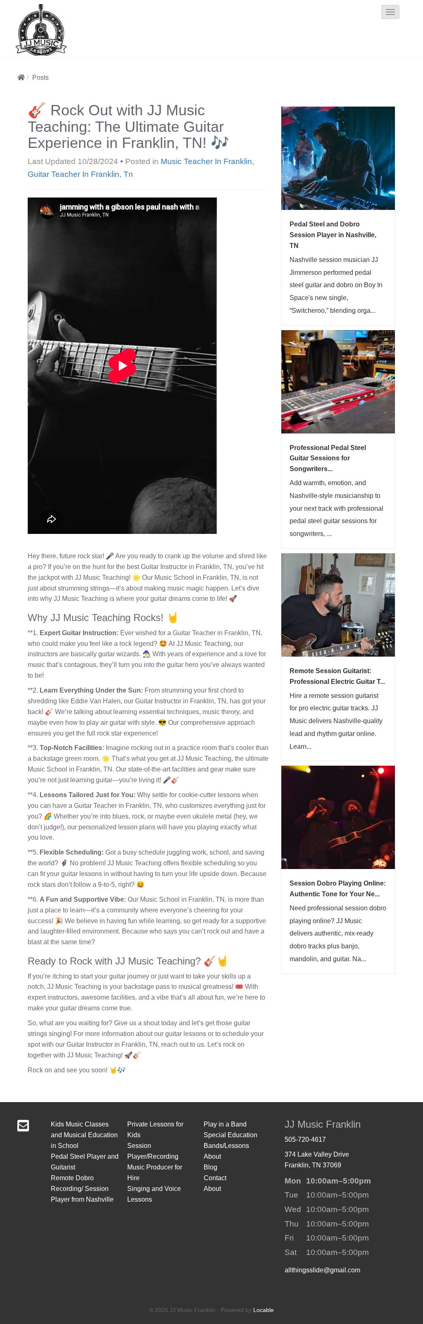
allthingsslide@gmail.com (322, 1270)
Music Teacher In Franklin (206, 161)
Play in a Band (225, 1124)
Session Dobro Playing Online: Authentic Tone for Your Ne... (338, 889)
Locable (263, 1310)
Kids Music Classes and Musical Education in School (84, 1135)
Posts (40, 77)
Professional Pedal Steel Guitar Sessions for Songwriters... (328, 458)
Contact (215, 1177)
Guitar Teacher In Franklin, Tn (80, 174)
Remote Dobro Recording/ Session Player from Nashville (82, 1188)
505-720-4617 (305, 1139)
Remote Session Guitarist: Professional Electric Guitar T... (337, 676)
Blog (210, 1167)
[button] (390, 12)
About (212, 1156)
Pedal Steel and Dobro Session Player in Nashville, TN (333, 235)
